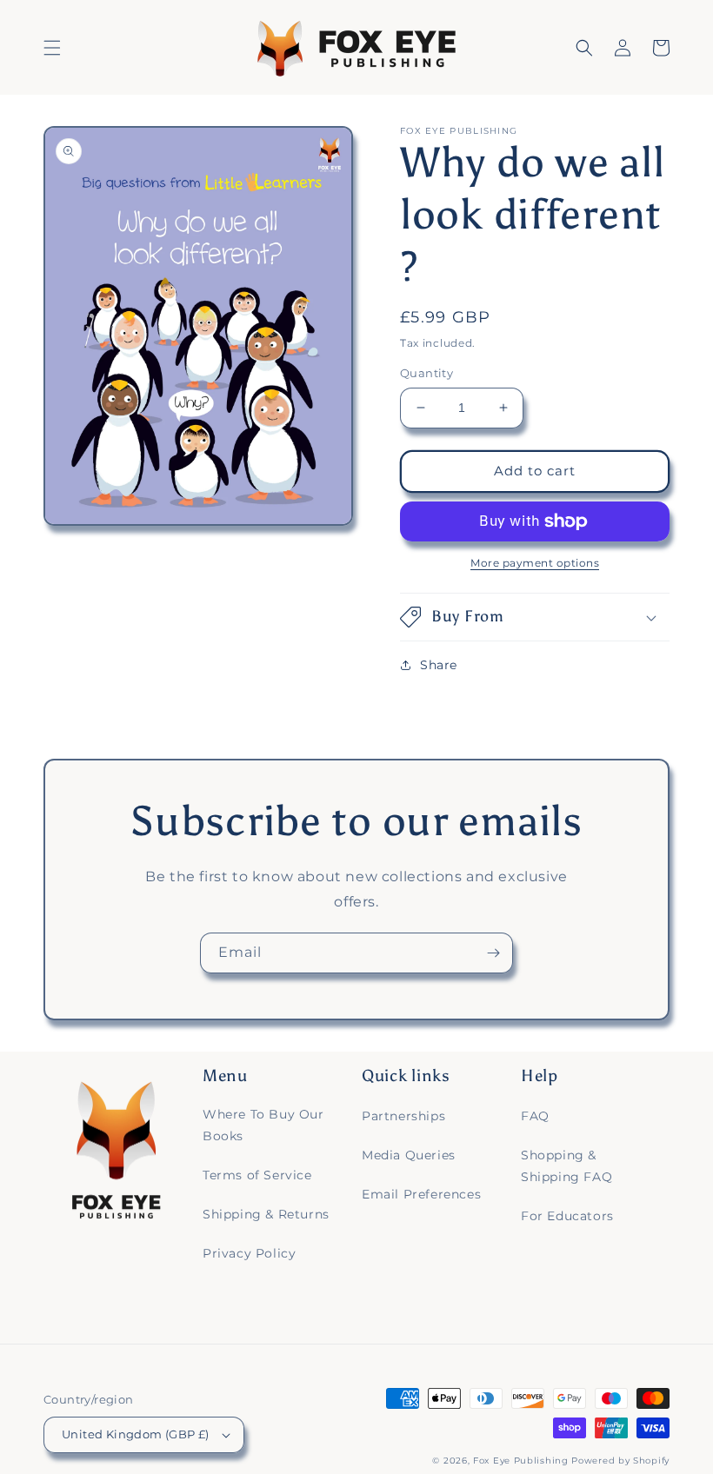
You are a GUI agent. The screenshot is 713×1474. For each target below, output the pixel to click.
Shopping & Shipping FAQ (566, 1166)
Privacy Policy (249, 1253)
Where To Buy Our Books (263, 1125)
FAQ (535, 1116)
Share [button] (438, 665)
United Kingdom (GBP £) (136, 1434)
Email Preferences (421, 1194)
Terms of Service (257, 1175)
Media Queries (409, 1155)
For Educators (567, 1216)
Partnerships (403, 1116)
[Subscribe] (493, 953)
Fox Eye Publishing (521, 1460)
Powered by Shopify (620, 1460)
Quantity (426, 373)
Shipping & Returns (266, 1214)
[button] (52, 48)
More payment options (534, 562)
